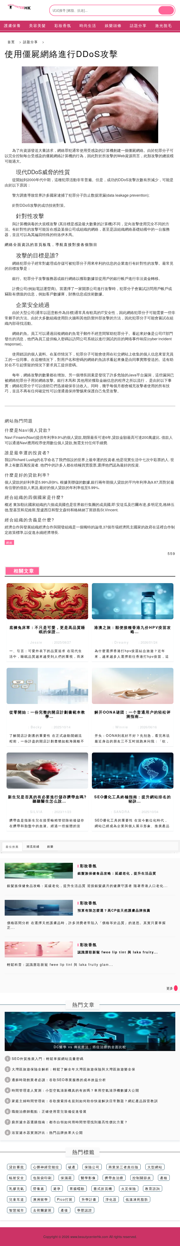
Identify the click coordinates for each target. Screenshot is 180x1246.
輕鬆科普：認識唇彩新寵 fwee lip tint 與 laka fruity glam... (60, 964)
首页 (11, 41)
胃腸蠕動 (77, 1188)
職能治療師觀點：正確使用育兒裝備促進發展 (47, 1111)
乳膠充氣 (16, 1188)
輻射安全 (16, 1177)
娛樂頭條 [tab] (113, 25)
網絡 (9, 542)
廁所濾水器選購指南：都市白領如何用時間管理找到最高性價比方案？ (67, 1122)
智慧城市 (16, 1210)
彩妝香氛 (88, 865)
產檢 (164, 1177)
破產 (72, 1167)
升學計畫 (89, 1199)
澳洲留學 (40, 1199)
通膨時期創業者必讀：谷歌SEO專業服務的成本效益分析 (56, 1079)
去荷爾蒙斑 (42, 1210)
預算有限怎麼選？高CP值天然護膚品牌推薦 (114, 910)
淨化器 (111, 1199)
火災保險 (128, 1188)
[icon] (176, 988)
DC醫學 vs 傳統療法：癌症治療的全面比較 (90, 1046)
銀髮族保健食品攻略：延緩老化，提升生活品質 (117, 873)
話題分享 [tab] (138, 25)
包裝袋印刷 (42, 1177)
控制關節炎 (141, 1177)
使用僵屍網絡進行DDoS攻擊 (61, 53)
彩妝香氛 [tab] (62, 25)
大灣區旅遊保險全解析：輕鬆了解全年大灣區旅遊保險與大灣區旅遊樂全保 (71, 1069)
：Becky (33, 727)
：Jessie (33, 642)
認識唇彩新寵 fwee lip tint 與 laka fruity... (118, 952)
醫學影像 (88, 1177)
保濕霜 (66, 1177)
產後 (64, 1210)
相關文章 (22, 570)
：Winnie (118, 727)
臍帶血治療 (114, 1177)
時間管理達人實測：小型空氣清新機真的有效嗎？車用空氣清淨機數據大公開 (73, 1090)
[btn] (166, 10)
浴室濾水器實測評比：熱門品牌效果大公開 (45, 1132)
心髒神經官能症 (46, 1167)
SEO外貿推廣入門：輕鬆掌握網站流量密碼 (45, 1058)
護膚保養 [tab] (12, 25)
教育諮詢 (152, 1188)
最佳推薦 (12, 847)
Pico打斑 (65, 1199)
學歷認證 (84, 1210)
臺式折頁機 (103, 1188)
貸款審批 (16, 1167)
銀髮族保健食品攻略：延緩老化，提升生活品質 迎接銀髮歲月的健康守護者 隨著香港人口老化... (87, 885)
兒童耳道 (16, 1199)
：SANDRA (118, 811)
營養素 (38, 1188)
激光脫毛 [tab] (163, 25)
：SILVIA (33, 811)
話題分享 (30, 41)
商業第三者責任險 (124, 1167)
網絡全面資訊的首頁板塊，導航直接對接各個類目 (51, 244)
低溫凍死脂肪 (137, 1199)
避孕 (57, 1188)
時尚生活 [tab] (87, 25)
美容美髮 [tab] (37, 25)
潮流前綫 (33, 846)
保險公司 (92, 1167)
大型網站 (154, 1167)
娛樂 (50, 846)
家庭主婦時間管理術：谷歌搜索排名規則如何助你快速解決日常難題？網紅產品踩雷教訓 (82, 1100)
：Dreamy (118, 642)
